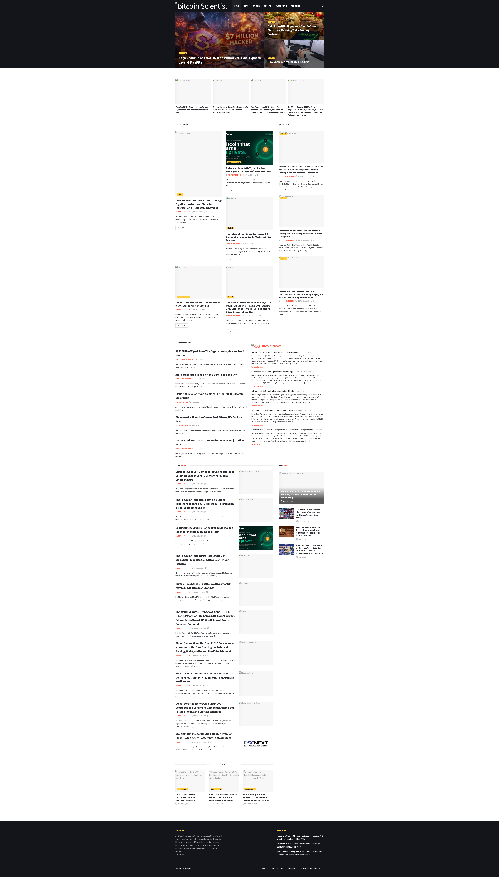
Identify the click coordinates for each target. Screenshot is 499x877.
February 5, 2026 (250, 315)
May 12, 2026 (249, 175)
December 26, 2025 (276, 39)
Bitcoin (256, 6)
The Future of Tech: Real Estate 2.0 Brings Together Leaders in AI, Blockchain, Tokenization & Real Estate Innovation (198, 204)
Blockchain (281, 6)
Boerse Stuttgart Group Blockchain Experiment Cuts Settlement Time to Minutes (256, 797)
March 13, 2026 (199, 309)
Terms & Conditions (288, 868)
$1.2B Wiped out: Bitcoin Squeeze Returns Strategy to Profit (276, 371)
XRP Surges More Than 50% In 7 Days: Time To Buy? (206, 374)
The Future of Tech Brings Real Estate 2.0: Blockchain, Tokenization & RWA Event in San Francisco (248, 236)
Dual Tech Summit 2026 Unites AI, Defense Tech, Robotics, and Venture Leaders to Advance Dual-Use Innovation (193, 110)
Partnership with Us (317, 868)
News (245, 6)
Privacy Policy (303, 868)
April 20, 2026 (249, 244)
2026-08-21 (195, 402)
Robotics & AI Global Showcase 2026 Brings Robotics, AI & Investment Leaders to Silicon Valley (301, 494)
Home (236, 6)
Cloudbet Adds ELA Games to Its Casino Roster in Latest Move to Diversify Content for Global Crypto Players (304, 110)
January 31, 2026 (200, 742)
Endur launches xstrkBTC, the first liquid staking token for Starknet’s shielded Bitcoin (248, 170)
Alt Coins (295, 6)
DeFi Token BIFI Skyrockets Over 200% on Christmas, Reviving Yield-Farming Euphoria (292, 30)
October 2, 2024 (217, 804)
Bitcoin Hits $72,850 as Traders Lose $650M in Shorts (272, 391)
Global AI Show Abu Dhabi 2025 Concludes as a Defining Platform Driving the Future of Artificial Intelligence (300, 233)
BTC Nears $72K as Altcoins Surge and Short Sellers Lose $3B (276, 410)
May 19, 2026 (198, 484)
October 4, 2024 (183, 804)
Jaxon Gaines (182, 402)
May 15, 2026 (198, 212)
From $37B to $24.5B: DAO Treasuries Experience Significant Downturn (186, 797)
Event (180, 194)
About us (265, 868)
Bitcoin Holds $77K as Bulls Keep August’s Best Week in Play (275, 352)
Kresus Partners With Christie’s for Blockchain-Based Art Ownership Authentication (223, 797)
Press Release (234, 162)
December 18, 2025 (276, 67)
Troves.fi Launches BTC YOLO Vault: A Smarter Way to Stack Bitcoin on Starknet (198, 304)
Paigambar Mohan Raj (185, 359)
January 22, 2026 (203, 67)
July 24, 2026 (302, 539)
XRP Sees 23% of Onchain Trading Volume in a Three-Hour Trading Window (281, 429)
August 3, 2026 (303, 521)
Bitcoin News (271, 345)
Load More (224, 764)
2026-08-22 (201, 359)
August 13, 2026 (288, 501)
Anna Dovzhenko (187, 67)
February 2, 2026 (303, 176)
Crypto (267, 6)
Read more (182, 228)
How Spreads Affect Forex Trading (288, 62)
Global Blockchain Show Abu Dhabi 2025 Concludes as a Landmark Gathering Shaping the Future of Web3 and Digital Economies (301, 294)
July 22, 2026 (302, 557)
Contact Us (274, 868)
